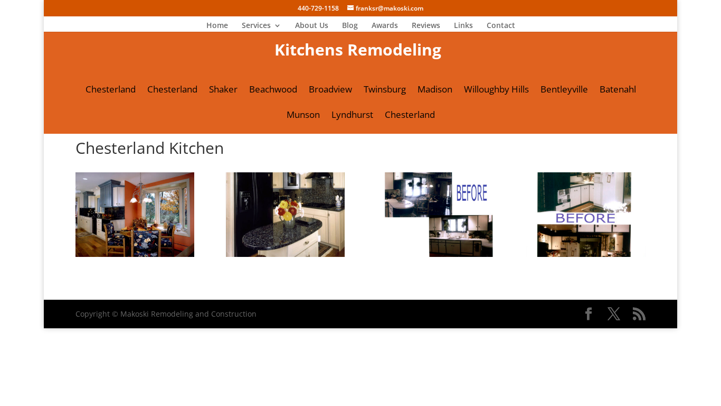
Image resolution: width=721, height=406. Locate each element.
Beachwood (273, 90)
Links (463, 26)
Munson (303, 116)
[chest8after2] (134, 257)
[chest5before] (585, 257)
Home (217, 26)
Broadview (330, 90)
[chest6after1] (285, 257)
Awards (385, 26)
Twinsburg (385, 90)
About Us (311, 26)
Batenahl (618, 90)
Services (256, 26)
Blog (350, 26)
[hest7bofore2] (435, 257)
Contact (501, 26)
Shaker (223, 90)
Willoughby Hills (496, 90)
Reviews (426, 26)
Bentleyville (564, 90)
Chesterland (111, 90)
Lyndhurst (352, 116)
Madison (435, 90)
